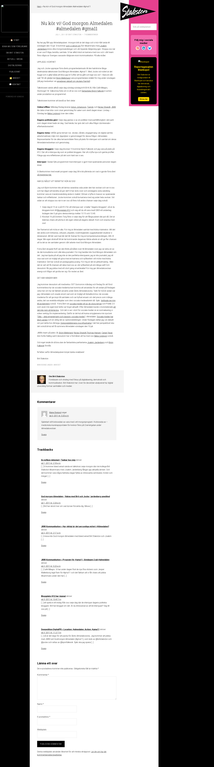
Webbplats (41, 729)
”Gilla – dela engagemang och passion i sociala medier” (61, 316)
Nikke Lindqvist (53, 113)
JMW (113, 107)
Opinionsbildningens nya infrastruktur (76, 323)
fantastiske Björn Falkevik (93, 91)
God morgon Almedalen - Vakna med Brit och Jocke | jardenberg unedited (75, 496)
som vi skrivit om (73, 46)
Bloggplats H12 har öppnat (53, 596)
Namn (40, 704)
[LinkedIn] (144, 48)
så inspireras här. (44, 175)
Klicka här (143, 99)
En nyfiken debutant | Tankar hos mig (58, 460)
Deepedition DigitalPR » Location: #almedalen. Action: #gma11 (70, 629)
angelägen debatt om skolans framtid (73, 81)
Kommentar (43, 675)
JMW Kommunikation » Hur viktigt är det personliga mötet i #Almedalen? (75, 526)
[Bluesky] (150, 48)
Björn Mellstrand (63, 78)
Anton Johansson (78, 107)
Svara (43, 434)
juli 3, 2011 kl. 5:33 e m (59, 416)
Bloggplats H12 (63, 210)
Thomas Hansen (94, 333)
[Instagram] (138, 48)
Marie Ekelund (55, 412)
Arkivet (57, 365)
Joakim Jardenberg (95, 342)
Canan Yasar (107, 333)
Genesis (20, 97)
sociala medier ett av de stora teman (86, 304)
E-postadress (43, 717)
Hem (39, 6)
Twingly (90, 107)
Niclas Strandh (104, 107)
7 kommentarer (91, 35)
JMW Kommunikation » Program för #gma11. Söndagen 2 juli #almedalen (75, 560)
